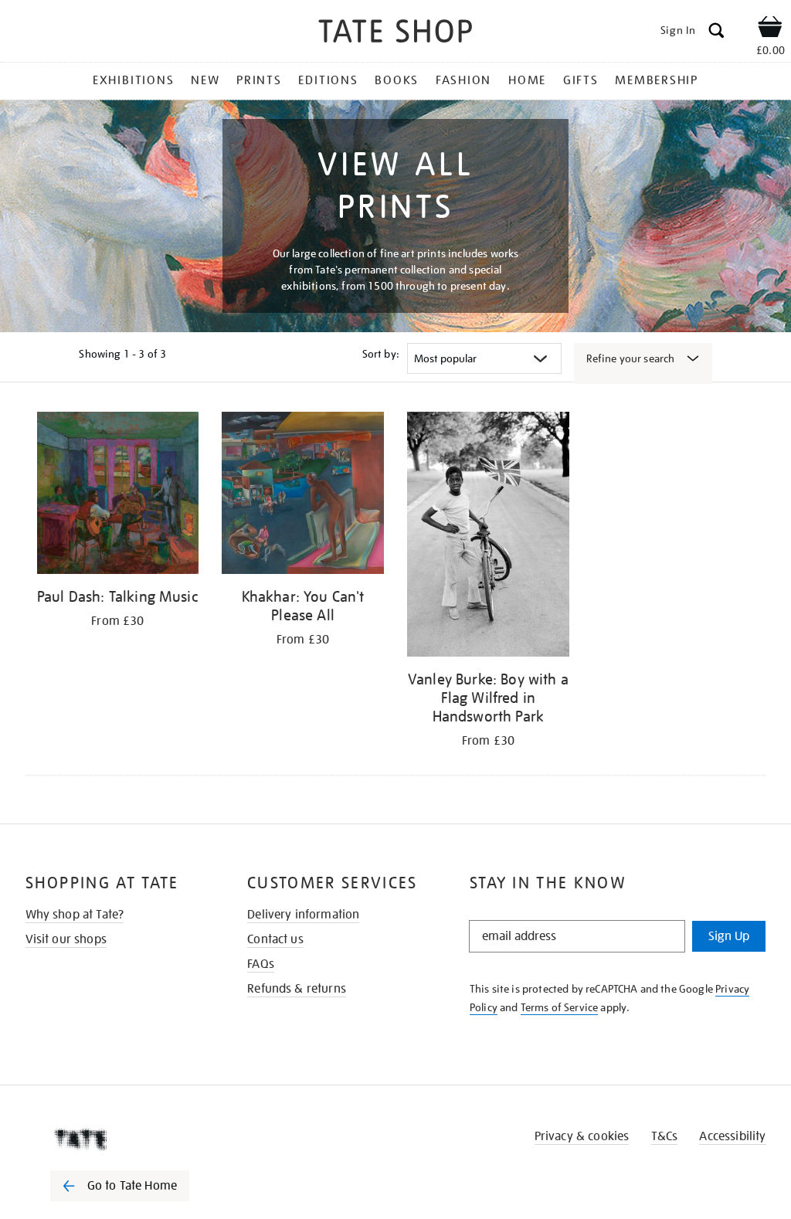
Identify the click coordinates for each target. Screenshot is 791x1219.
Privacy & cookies (582, 1136)
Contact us (275, 939)
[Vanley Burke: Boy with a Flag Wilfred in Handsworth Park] (488, 537)
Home (527, 80)
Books (397, 80)
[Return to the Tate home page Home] (395, 33)
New (205, 80)
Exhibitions (133, 80)
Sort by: (380, 354)
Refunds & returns (296, 989)
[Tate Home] (130, 1139)
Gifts (581, 80)
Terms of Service (560, 1007)
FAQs (260, 964)
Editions (328, 80)
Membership (656, 80)
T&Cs (664, 1136)
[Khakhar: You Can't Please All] (303, 495)
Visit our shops (66, 939)
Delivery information (303, 914)
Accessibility (732, 1136)
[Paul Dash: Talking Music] (118, 495)
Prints (259, 80)
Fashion (463, 80)
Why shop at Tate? (74, 914)
